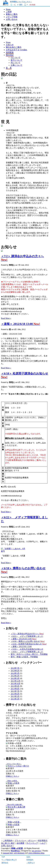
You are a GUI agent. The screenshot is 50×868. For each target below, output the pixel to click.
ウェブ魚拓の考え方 (9, 860)
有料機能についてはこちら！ (21, 1)
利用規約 (29, 860)
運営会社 (4, 863)
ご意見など (30, 863)
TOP (3, 857)
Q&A (28, 857)
